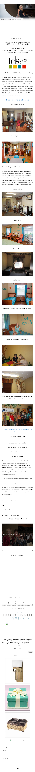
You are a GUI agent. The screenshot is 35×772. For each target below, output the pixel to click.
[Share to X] (21, 519)
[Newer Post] (2, 550)
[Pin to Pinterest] (15, 519)
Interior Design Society (25, 50)
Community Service (10, 515)
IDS (18, 515)
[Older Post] (32, 550)
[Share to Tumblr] (23, 519)
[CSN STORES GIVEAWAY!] (17, 737)
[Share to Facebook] (9, 519)
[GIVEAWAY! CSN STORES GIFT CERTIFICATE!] (17, 683)
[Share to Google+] (26, 519)
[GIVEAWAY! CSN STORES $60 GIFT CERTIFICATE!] (17, 710)
